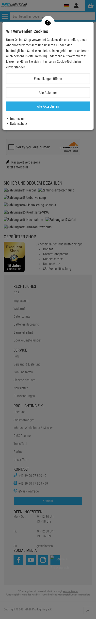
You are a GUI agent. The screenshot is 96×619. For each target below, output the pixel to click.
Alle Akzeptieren (48, 106)
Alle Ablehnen (48, 93)
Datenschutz (18, 124)
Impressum (18, 119)
